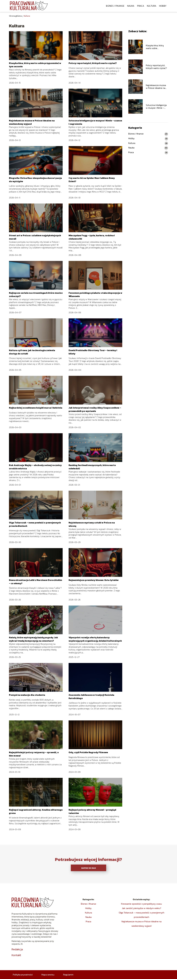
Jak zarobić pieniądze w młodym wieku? (141, 908)
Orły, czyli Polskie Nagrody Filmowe (88, 752)
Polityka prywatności (23, 974)
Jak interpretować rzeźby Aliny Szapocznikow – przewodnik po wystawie (95, 409)
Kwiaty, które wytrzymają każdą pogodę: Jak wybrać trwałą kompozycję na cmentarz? (33, 639)
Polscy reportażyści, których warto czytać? (93, 63)
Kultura (151, 5)
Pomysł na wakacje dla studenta (27, 695)
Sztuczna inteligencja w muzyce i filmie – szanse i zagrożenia (156, 106)
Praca (140, 5)
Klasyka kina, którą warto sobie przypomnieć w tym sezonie (155, 47)
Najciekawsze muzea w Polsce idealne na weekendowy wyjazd (156, 87)
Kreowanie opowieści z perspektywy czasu (141, 903)
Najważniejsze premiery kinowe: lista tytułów (94, 580)
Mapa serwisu (47, 974)
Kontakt (16, 955)
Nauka (131, 5)
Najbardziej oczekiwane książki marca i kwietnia (35, 407)
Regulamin (68, 974)
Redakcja (17, 949)
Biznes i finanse (115, 5)
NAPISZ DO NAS (88, 868)
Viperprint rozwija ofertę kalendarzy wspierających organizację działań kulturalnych (95, 639)
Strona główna (15, 15)
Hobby (163, 5)
